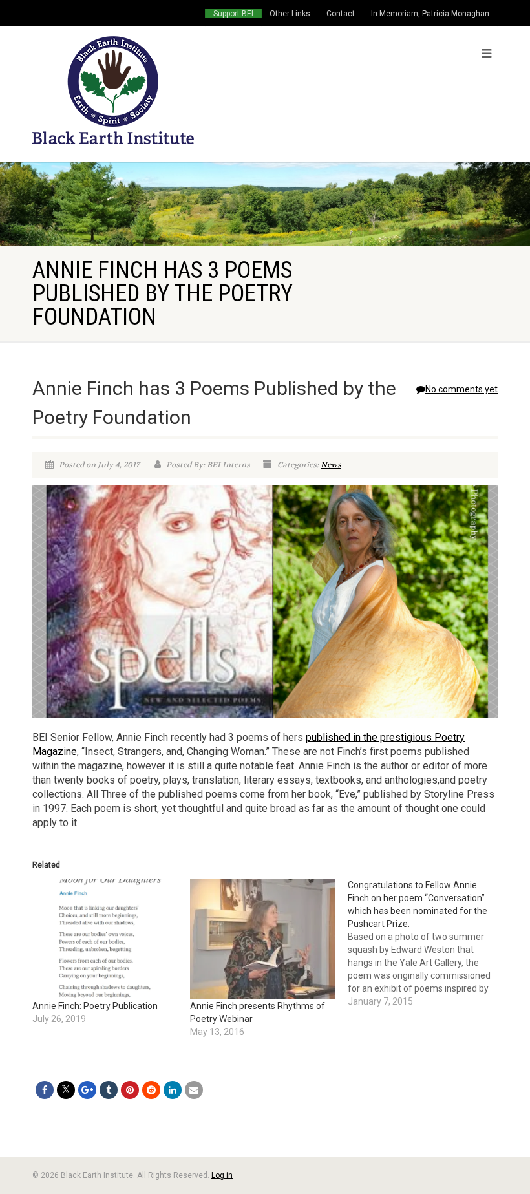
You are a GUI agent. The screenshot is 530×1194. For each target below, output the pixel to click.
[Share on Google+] (87, 1090)
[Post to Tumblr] (109, 1090)
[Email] (194, 1090)
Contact (340, 13)
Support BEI (233, 13)
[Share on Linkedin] (173, 1090)
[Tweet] (66, 1090)
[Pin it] (130, 1090)
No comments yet (461, 389)
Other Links (290, 13)
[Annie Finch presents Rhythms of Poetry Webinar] (262, 939)
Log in (222, 1175)
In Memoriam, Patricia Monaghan (430, 13)
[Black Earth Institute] (143, 90)
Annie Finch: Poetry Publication (95, 1006)
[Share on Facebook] (45, 1090)
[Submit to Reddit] (151, 1090)
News (331, 465)
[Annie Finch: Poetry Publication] (104, 939)
